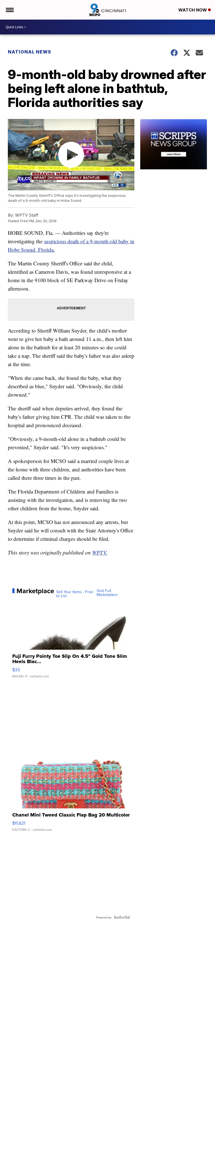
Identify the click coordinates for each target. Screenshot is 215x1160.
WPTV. (100, 552)
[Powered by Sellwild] (122, 917)
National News (29, 52)
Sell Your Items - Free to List (74, 594)
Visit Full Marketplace (107, 593)
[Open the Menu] (9, 10)
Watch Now (193, 10)
